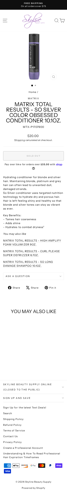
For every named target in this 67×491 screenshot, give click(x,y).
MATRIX (33, 98)
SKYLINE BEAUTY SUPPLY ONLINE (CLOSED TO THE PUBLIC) (27, 387)
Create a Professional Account (23, 447)
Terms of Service (14, 430)
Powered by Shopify (33, 488)
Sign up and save (17, 398)
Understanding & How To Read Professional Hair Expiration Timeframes (31, 455)
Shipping (19, 140)
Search (7, 413)
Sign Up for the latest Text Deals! (24, 407)
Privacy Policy (12, 442)
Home (32, 91)
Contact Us (10, 436)
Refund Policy (12, 424)
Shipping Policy (13, 419)
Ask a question (18, 276)
